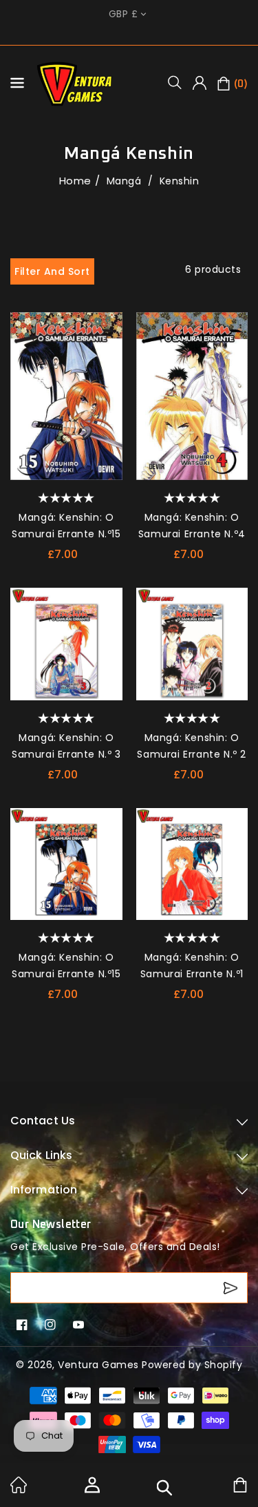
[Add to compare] (107, 355)
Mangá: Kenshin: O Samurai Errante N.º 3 (66, 746)
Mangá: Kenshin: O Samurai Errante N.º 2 (191, 746)
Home (75, 180)
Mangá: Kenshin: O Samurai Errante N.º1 (192, 965)
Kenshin (180, 181)
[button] (179, 82)
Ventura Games (98, 1365)
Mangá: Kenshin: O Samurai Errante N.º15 (66, 525)
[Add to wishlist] (107, 328)
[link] (18, 1490)
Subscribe (232, 1287)
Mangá (125, 181)
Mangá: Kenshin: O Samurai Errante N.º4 (192, 525)
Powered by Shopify (192, 1365)
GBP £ (123, 14)
